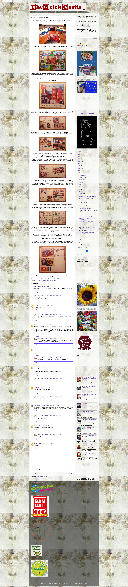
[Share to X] (56, 278)
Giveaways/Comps (61, 12)
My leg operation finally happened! (86, 221)
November (81, 177)
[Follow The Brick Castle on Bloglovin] (82, 356)
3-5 (37, 280)
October (81, 179)
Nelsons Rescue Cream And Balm (86, 198)
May (80, 187)
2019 (79, 165)
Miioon (80, 213)
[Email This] (53, 278)
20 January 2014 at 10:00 (56, 357)
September (81, 180)
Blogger (85, 583)
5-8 (39, 280)
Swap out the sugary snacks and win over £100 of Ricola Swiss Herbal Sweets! (89, 453)
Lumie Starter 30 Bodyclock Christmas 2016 (88, 412)
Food (68, 12)
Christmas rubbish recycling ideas (86, 237)
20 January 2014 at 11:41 (44, 387)
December (81, 175)
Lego (44, 280)
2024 (79, 156)
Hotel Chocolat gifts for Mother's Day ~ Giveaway (89, 420)
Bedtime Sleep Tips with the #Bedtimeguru (88, 445)
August (80, 182)
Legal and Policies (82, 12)
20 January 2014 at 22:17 (56, 415)
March (80, 191)
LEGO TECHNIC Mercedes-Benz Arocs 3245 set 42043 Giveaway (89, 436)
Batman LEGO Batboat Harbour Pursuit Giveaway (89, 387)
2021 (79, 161)
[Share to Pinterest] (58, 278)
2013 (79, 242)
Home (32, 12)
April (80, 189)
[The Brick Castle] (87, 251)
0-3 (35, 280)
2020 (79, 163)
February (81, 193)
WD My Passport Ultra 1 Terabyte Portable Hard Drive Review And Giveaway (89, 378)
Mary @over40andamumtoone (41, 405)
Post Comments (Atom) (42, 476)
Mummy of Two (37, 286)
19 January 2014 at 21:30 (47, 286)
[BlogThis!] (55, 278)
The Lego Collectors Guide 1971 (86, 216)
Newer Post (34, 474)
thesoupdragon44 (38, 367)
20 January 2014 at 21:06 (53, 405)
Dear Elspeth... (85, 403)
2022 (79, 160)
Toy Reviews (52, 280)
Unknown (36, 387)
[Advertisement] (83, 102)
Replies (37, 292)
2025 (79, 154)
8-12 (41, 280)
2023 (79, 158)
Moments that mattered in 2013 (85, 214)
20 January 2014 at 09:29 (48, 367)
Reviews (47, 280)
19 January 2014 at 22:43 (56, 338)
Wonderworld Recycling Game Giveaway (87, 196)
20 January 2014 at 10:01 (56, 378)
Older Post (71, 474)
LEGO (42, 12)
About (37, 12)
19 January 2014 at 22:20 (45, 324)
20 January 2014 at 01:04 (44, 349)
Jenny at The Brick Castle (43, 295)
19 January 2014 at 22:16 (56, 314)
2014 (79, 174)
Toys (56, 280)
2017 (79, 168)
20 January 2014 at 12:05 (56, 396)
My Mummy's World (38, 443)
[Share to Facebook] (57, 278)
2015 (79, 172)
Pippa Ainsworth (38, 305)
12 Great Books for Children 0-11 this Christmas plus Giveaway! (89, 428)
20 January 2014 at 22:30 (43, 425)
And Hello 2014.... (82, 239)
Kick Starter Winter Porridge (85, 208)
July (80, 184)
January (81, 194)
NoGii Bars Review (83, 230)
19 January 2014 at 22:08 (47, 305)
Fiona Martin (37, 324)
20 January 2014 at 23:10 (56, 434)
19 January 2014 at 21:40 (56, 295)
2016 (79, 170)
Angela (35, 425)
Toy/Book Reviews (50, 12)
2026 (79, 152)
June (80, 186)
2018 (79, 167)
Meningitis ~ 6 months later (84, 225)
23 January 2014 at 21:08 (48, 443)
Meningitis (74, 12)
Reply (35, 290)
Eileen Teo (36, 349)
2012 (79, 244)
